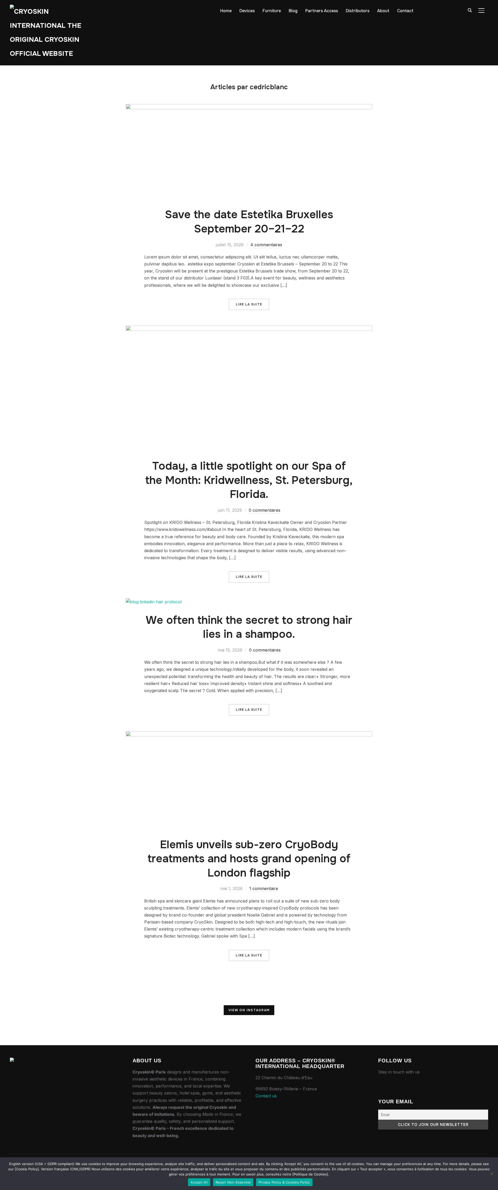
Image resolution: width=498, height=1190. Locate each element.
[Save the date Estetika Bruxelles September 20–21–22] (249, 107)
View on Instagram (249, 1010)
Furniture (271, 10)
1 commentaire (263, 888)
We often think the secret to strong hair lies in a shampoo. (249, 627)
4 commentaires (266, 244)
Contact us (266, 1095)
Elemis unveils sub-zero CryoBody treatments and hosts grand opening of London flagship (249, 859)
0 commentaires (264, 510)
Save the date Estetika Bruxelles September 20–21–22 (249, 222)
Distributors (357, 10)
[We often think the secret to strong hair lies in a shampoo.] (154, 601)
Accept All (199, 1182)
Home (226, 10)
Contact (405, 10)
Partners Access (321, 10)
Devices (247, 10)
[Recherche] (470, 10)
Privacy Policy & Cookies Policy (284, 1182)
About (383, 10)
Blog (293, 10)
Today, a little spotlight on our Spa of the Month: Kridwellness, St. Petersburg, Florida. (249, 480)
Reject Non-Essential (233, 1182)
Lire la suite (249, 304)
